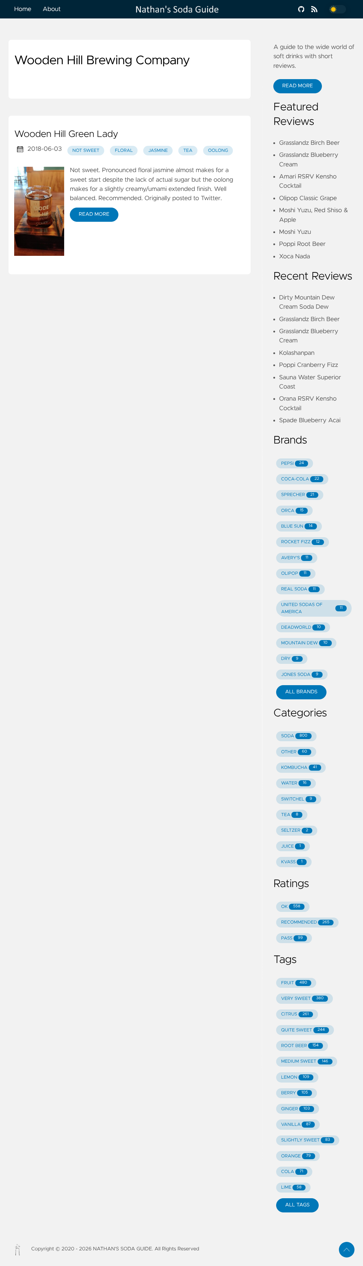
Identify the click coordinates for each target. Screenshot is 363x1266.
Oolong (218, 150)
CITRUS (295, 1014)
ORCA (292, 510)
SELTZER (294, 830)
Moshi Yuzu (295, 232)
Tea (187, 150)
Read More (94, 214)
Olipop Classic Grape (308, 198)
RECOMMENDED (305, 922)
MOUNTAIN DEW (304, 643)
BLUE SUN (297, 526)
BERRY (294, 1093)
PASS (292, 938)
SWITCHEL (296, 799)
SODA (294, 736)
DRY (289, 658)
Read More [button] (297, 85)
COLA (292, 1171)
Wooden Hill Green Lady (66, 134)
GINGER (295, 1109)
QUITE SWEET (303, 1030)
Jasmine (158, 150)
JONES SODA (299, 674)
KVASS (291, 862)
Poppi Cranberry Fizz (308, 365)
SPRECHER (297, 494)
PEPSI (292, 463)
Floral (124, 150)
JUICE (291, 846)
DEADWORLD (301, 627)
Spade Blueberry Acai (309, 420)
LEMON (295, 1077)
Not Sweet (85, 150)
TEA (289, 815)
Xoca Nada (294, 256)
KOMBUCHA (299, 767)
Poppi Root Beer (302, 244)
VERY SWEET (302, 998)
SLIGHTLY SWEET (305, 1140)
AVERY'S (294, 558)
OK (290, 906)
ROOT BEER (300, 1046)
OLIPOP (293, 573)
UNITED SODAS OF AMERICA (311, 608)
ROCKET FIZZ (300, 542)
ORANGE (296, 1156)
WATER (294, 783)
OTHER (294, 752)
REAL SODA (298, 589)
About (52, 9)
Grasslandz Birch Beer (309, 143)
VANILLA (296, 1124)
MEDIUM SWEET (304, 1061)
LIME (291, 1187)
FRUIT (294, 983)
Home (22, 9)
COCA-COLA (300, 479)
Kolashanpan (296, 353)
